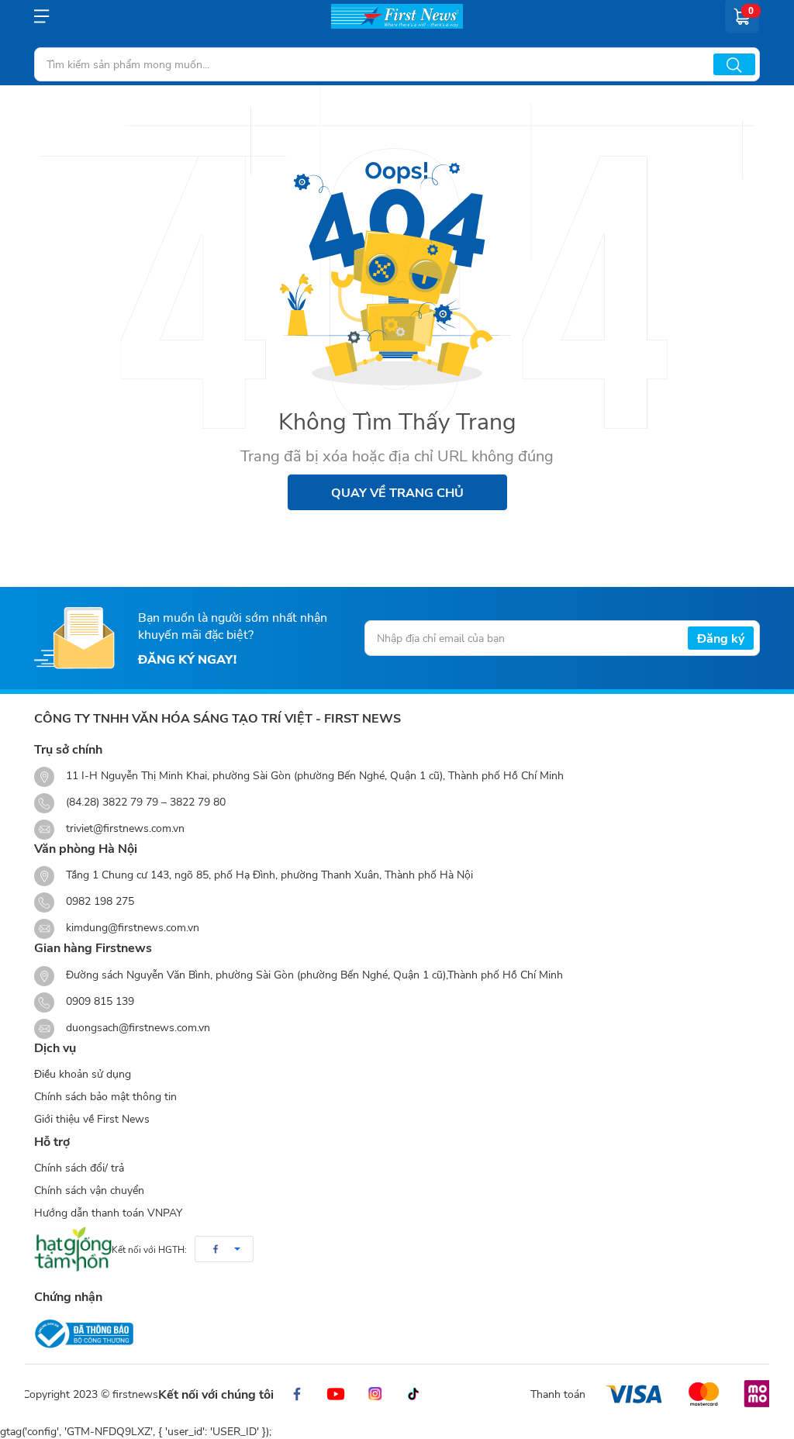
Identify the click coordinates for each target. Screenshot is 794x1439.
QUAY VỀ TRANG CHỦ (397, 492)
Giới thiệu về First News (92, 1118)
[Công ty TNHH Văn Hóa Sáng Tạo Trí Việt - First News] (397, 16)
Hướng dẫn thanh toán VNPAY (108, 1212)
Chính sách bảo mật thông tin (105, 1096)
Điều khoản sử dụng (82, 1073)
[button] (224, 1249)
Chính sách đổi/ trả (79, 1167)
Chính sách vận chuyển (89, 1189)
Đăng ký (720, 638)
